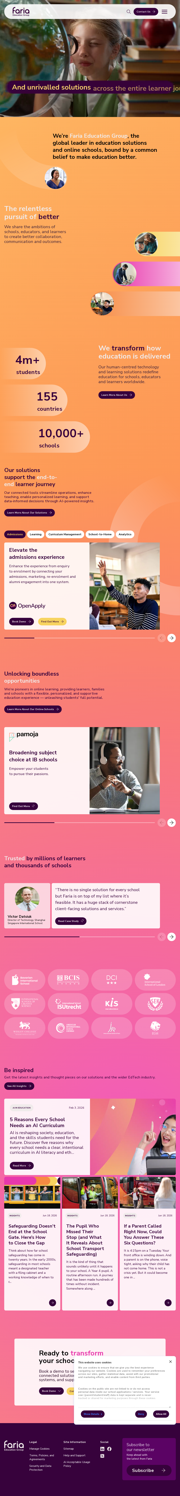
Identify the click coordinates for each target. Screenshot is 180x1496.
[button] (171, 638)
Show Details (91, 1414)
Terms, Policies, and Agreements (41, 1457)
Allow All (161, 1414)
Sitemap (68, 1449)
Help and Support (74, 1455)
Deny (141, 1414)
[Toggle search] (129, 11)
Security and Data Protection (40, 1468)
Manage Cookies (39, 1449)
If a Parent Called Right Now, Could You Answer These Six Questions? (144, 1234)
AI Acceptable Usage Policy (76, 1464)
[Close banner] (170, 1361)
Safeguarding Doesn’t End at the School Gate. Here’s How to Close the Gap (32, 1234)
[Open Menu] (164, 11)
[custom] (102, 1449)
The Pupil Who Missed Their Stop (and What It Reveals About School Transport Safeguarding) (85, 1240)
